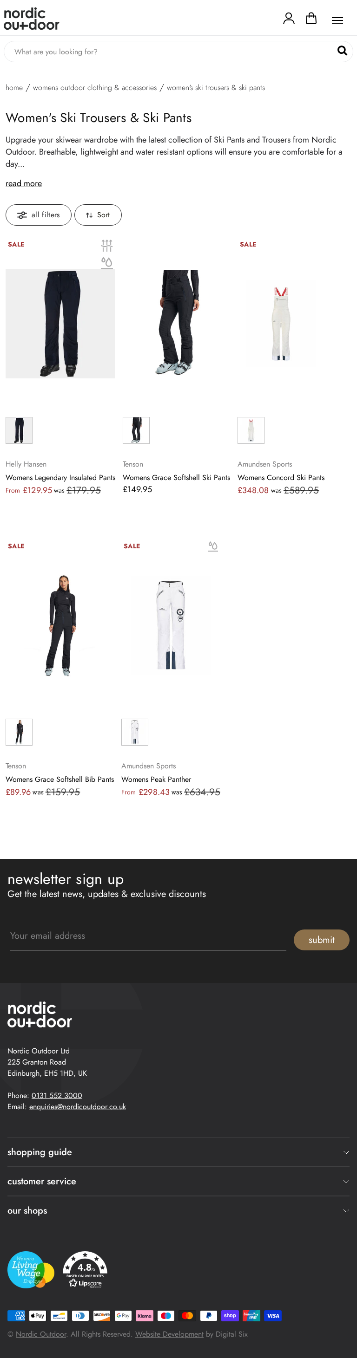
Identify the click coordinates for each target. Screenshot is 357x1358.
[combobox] (178, 51)
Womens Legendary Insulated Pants (60, 477)
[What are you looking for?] (342, 50)
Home (14, 88)
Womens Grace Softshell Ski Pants (176, 477)
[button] (311, 20)
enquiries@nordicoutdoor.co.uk (77, 1106)
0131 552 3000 (57, 1095)
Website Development (169, 1334)
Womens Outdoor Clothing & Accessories (95, 88)
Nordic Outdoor (41, 1334)
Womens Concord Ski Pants (281, 477)
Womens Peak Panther (156, 779)
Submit (322, 940)
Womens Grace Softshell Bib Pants (60, 779)
